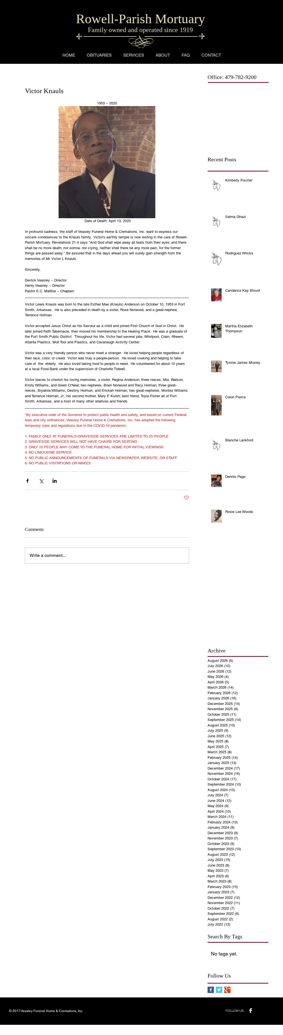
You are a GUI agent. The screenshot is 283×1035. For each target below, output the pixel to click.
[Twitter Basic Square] (219, 990)
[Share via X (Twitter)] (41, 480)
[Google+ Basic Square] (227, 990)
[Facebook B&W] (250, 1010)
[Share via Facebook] (27, 480)
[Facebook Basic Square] (211, 990)
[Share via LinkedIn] (54, 480)
